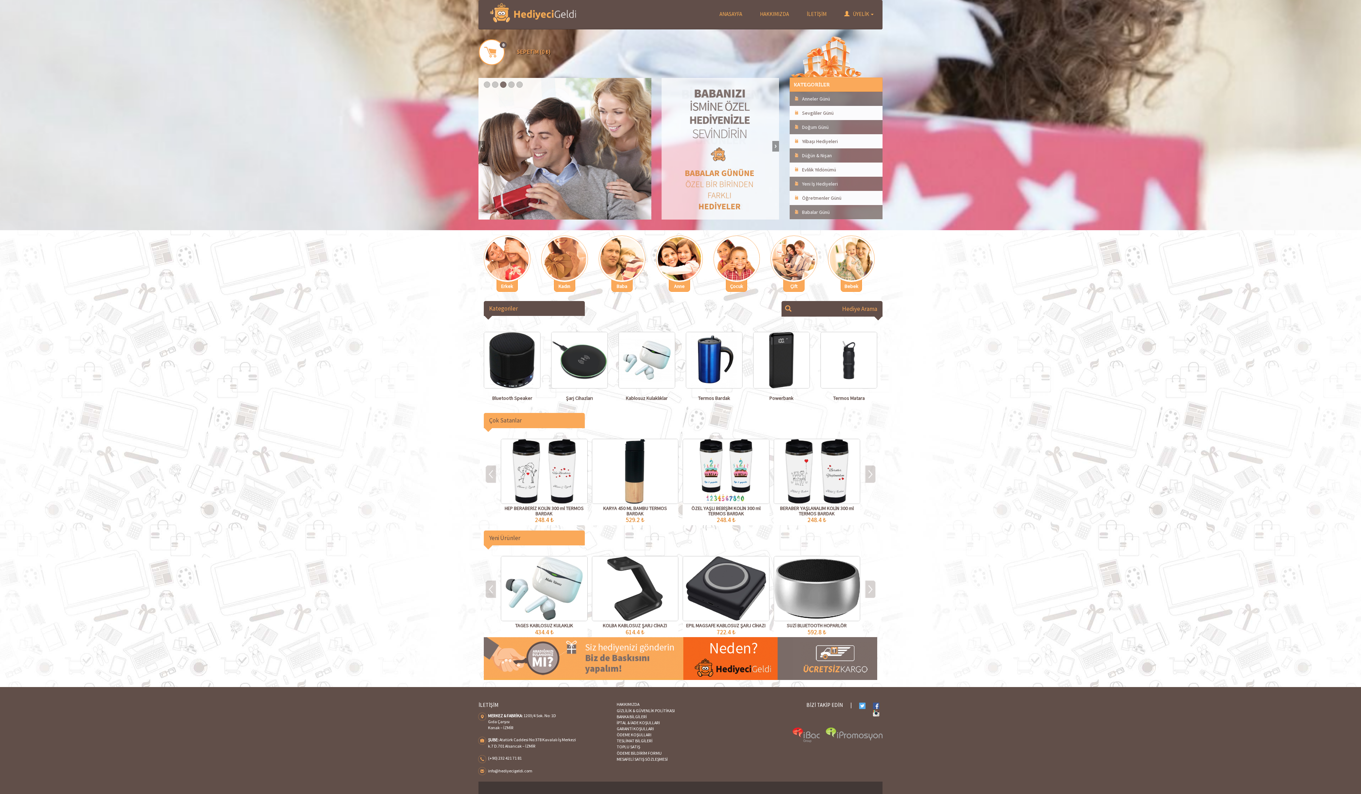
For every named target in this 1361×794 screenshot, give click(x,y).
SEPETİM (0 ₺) (533, 51)
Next (775, 146)
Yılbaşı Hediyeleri (820, 141)
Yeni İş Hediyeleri (820, 184)
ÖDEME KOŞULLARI (634, 734)
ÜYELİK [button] (861, 14)
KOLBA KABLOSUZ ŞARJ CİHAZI (635, 625)
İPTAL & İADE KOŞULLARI (638, 722)
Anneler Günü (816, 99)
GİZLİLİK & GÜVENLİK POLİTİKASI (646, 710)
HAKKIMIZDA (774, 14)
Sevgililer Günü (818, 113)
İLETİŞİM (817, 14)
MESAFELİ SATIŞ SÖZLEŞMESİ (642, 759)
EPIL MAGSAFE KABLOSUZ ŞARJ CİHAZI (726, 625)
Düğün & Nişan (817, 155)
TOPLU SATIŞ (628, 746)
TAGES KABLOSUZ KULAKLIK (544, 625)
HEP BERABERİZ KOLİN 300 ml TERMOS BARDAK (544, 511)
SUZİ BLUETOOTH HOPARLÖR (817, 625)
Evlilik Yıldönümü (819, 169)
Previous (481, 146)
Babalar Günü (816, 212)
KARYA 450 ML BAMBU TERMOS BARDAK (635, 511)
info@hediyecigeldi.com (510, 770)
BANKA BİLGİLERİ (632, 716)
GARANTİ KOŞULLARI (635, 728)
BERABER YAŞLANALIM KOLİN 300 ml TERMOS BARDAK (817, 511)
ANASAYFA (730, 14)
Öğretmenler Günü (821, 198)
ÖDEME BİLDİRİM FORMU (639, 753)
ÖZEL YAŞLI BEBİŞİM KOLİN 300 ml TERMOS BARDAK (726, 511)
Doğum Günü (815, 127)
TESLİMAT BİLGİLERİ (635, 740)
